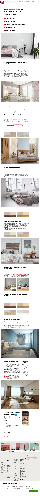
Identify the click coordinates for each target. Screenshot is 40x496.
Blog (8, 478)
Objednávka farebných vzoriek (22, 468)
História (8, 464)
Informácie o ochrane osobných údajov (7, 492)
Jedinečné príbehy (9, 458)
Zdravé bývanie (3, 467)
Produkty (2, 455)
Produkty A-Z (22, 459)
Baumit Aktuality (9, 471)
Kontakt (21, 479)
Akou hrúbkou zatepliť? (22, 470)
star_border (38, 6)
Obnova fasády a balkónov (3, 462)
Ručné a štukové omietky (3, 471)
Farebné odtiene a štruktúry (22, 466)
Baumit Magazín (9, 472)
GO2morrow (9, 455)
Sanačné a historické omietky (3, 466)
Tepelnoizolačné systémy (3, 458)
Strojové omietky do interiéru (3, 474)
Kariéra (8, 475)
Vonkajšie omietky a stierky (3, 464)
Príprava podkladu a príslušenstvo (3, 473)
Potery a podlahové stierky (3, 478)
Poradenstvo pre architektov (22, 481)
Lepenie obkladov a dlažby (3, 476)
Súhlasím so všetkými (33, 491)
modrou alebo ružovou (10, 125)
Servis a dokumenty (23, 458)
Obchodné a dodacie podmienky (23, 477)
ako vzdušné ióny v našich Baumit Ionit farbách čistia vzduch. (16, 78)
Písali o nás (8, 477)
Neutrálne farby (6, 297)
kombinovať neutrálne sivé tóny (17, 124)
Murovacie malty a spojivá (3, 480)
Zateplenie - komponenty (2, 460)
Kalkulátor (21, 461)
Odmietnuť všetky (15, 491)
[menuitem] (20, 2)
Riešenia (15, 458)
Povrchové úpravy (16, 459)
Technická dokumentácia (22, 463)
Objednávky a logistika (22, 475)
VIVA (14, 455)
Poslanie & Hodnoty (9, 465)
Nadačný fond (9, 474)
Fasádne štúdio (22, 464)
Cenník (21, 460)
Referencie (8, 460)
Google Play (6, 436)
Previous (0, 448)
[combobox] (11, 2)
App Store (5, 434)
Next (39, 448)
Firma (8, 463)
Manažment (8, 466)
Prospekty (21, 473)
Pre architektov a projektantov (22, 472)
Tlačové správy (9, 476)
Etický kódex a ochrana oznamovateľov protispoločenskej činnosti (9, 469)
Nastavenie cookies (6, 491)
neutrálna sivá (6, 225)
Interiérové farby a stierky (3, 469)
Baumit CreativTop (22, 455)
